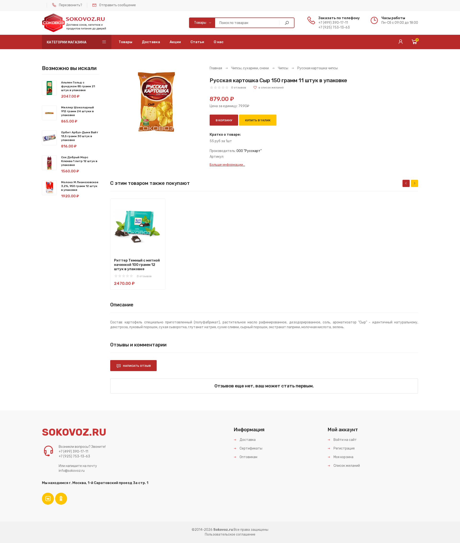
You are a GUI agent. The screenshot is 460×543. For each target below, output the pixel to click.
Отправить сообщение (117, 5)
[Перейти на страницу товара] (137, 226)
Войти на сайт (345, 440)
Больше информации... (227, 165)
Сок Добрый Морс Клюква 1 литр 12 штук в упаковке (79, 161)
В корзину (224, 120)
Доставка (247, 440)
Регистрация (344, 448)
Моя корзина (343, 457)
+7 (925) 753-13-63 (334, 27)
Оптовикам (248, 457)
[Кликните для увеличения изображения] (156, 102)
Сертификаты (250, 448)
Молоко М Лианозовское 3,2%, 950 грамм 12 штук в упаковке (79, 186)
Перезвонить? (70, 5)
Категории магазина (66, 42)
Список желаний (346, 466)
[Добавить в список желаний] (268, 87)
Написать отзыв (136, 366)
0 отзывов (238, 87)
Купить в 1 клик (257, 120)
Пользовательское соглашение (230, 534)
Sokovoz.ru (223, 530)
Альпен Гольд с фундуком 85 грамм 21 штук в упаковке (78, 86)
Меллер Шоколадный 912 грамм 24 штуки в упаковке (77, 111)
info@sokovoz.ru (72, 471)
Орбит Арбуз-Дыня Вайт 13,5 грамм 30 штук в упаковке (79, 136)
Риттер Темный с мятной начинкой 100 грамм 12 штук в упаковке (137, 264)
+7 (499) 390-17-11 (333, 23)
